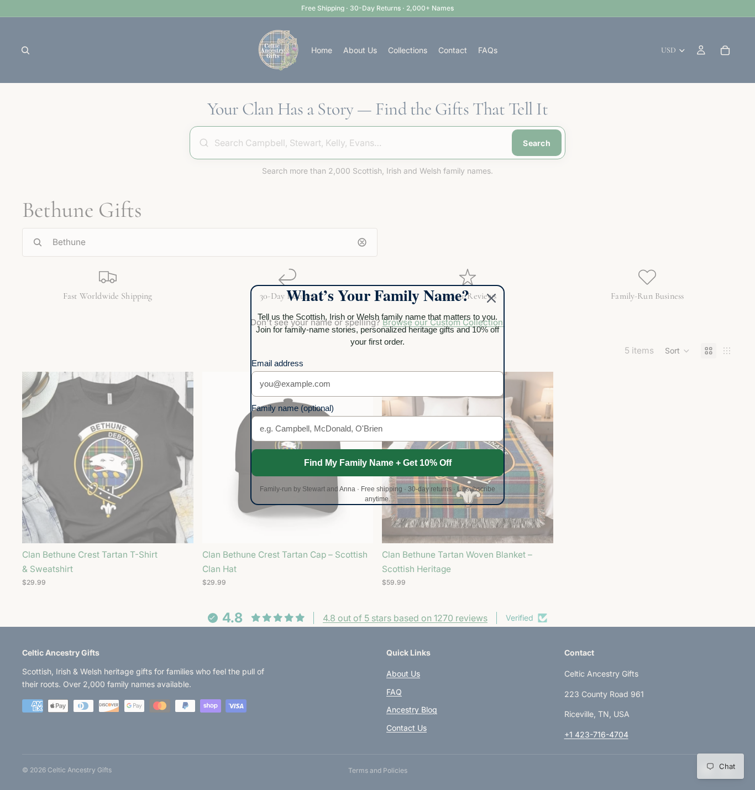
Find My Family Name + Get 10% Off (378, 462)
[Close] (491, 298)
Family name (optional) (292, 408)
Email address (277, 363)
